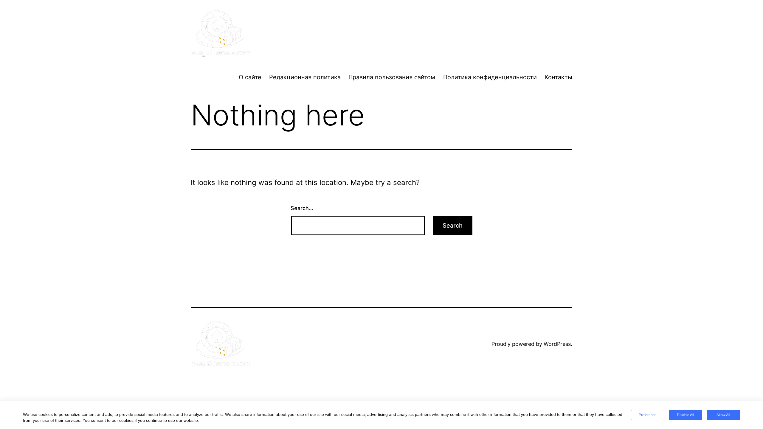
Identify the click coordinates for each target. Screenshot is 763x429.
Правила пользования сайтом (391, 77)
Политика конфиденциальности (490, 77)
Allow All (723, 415)
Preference (648, 415)
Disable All (685, 415)
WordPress (557, 344)
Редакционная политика (305, 77)
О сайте (250, 77)
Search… (302, 208)
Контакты (558, 77)
